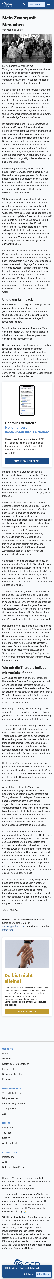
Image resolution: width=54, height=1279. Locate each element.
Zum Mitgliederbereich (13, 1093)
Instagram (7, 929)
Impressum (8, 1157)
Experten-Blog (9, 1069)
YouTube (6, 1132)
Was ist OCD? (9, 1058)
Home (5, 1053)
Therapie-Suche (10, 1108)
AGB (4, 1162)
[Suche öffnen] (24, 4)
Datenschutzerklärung (13, 1167)
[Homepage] (7, 4)
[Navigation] (48, 4)
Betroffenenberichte (12, 1074)
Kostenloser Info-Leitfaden (15, 1064)
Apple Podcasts (10, 1143)
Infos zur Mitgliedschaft (14, 1103)
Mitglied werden (10, 1098)
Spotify (6, 1138)
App (4, 1113)
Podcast (6, 1079)
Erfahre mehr (34, 1268)
